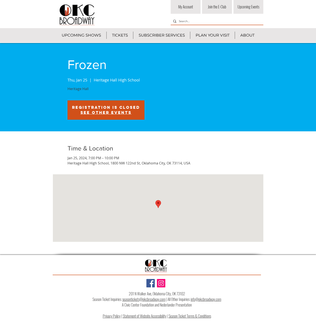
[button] (81, 35)
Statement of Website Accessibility (144, 316)
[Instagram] (161, 283)
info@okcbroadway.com (206, 299)
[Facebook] (150, 283)
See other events (106, 112)
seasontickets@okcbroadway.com (143, 299)
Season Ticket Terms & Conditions (190, 316)
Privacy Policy (112, 316)
